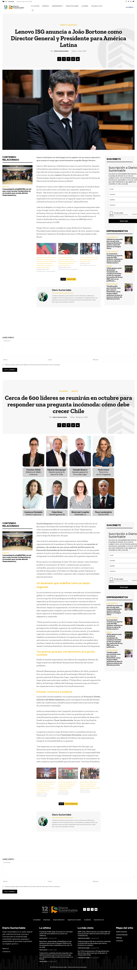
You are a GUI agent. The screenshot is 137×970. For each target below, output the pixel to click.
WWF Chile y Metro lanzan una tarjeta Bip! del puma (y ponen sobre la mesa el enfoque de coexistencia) (94, 934)
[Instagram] (128, 1)
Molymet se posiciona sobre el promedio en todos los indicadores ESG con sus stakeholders (103, 321)
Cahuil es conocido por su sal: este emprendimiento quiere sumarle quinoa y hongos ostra (115, 243)
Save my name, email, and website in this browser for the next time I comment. (32, 365)
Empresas (5, 186)
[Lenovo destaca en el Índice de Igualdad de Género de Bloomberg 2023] (90, 248)
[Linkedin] (78, 59)
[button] (32, 10)
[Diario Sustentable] (44, 297)
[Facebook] (126, 1)
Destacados (43, 938)
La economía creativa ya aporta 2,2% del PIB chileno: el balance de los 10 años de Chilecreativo (114, 258)
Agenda (109, 266)
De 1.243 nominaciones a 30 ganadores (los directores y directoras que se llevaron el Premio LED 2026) (93, 953)
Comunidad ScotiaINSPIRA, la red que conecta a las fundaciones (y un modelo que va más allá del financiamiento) (16, 192)
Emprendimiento (112, 237)
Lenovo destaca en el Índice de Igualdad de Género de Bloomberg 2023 (89, 259)
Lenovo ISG (71, 279)
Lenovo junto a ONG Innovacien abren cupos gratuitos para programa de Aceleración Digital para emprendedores (67, 261)
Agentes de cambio (84, 938)
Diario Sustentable (61, 51)
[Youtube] (133, 1)
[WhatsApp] (73, 59)
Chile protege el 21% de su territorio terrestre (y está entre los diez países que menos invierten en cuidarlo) (94, 943)
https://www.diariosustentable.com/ (62, 293)
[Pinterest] (68, 59)
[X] (131, 1)
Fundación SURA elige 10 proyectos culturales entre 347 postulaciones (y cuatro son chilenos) (56, 934)
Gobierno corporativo (68, 25)
